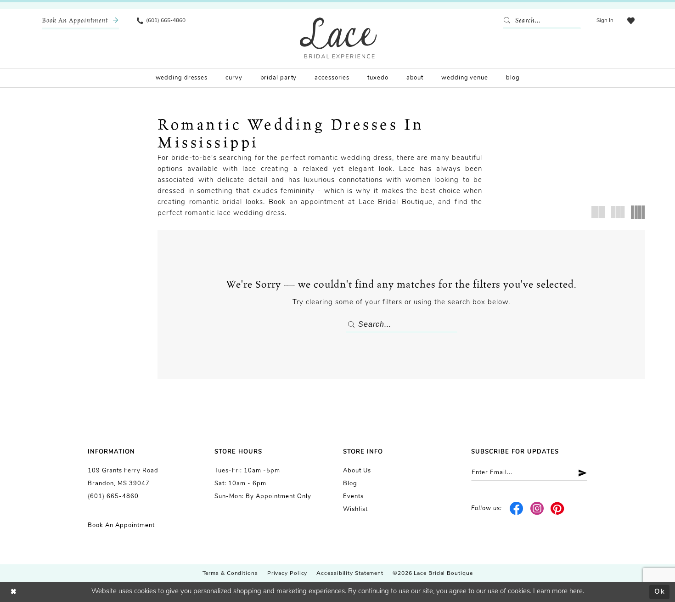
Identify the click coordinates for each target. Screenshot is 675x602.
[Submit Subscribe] (579, 473)
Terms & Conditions (230, 573)
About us (357, 471)
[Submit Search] (509, 20)
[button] (605, 20)
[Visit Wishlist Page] (630, 20)
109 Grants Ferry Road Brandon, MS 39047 (123, 477)
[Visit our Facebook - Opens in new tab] (516, 508)
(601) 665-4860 (113, 497)
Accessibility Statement (349, 573)
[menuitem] (80, 20)
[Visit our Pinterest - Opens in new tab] (557, 508)
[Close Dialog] (14, 592)
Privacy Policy (287, 573)
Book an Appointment (121, 525)
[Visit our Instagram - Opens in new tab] (537, 508)
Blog (350, 484)
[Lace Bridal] (338, 37)
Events (353, 497)
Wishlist (355, 509)
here (576, 591)
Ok (659, 591)
